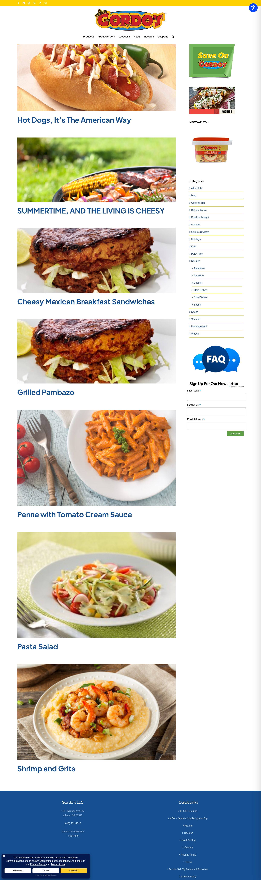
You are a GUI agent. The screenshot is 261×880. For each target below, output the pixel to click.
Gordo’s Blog (189, 840)
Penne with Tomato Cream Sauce (74, 514)
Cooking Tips (198, 203)
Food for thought (200, 217)
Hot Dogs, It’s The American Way (74, 119)
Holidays (196, 239)
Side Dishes (200, 297)
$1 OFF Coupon (188, 811)
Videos (195, 333)
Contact (188, 847)
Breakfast (199, 275)
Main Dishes (200, 290)
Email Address (196, 419)
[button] (173, 36)
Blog (193, 195)
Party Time (197, 253)
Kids (193, 246)
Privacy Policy (188, 855)
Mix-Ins (188, 825)
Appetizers (199, 268)
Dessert (198, 282)
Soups (197, 304)
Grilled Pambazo (45, 392)
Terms (188, 862)
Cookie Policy (188, 876)
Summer (195, 319)
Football (195, 224)
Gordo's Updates (200, 232)
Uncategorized (199, 326)
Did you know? (199, 210)
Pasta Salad (37, 646)
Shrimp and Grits (46, 768)
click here (73, 836)
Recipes (195, 261)
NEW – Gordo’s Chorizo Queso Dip (189, 818)
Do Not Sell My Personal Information (188, 869)
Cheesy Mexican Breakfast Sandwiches (86, 301)
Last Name (194, 405)
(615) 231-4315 (72, 823)
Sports (194, 312)
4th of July (196, 188)
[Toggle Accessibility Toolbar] (253, 7)
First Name (194, 391)
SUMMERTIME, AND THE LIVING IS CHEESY (91, 210)
